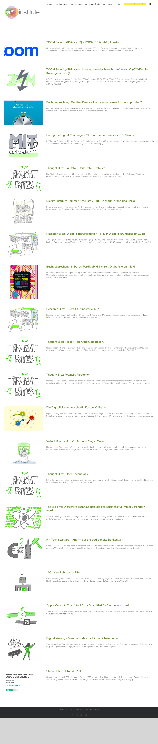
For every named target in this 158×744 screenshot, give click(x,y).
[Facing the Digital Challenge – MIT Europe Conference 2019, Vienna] (23, 145)
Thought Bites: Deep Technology (67, 474)
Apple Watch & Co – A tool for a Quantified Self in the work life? (87, 605)
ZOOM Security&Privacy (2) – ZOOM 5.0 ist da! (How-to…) (84, 42)
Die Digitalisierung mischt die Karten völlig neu (76, 407)
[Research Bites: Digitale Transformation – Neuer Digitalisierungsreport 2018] (23, 244)
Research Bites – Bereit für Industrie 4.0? (72, 309)
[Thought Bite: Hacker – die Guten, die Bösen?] (23, 352)
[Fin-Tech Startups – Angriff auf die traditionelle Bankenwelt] (23, 550)
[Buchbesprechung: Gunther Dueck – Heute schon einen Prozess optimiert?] (23, 113)
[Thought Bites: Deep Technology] (23, 484)
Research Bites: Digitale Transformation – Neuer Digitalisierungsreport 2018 (95, 234)
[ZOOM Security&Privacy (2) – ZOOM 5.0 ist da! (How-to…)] (23, 50)
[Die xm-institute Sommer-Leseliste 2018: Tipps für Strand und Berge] (23, 211)
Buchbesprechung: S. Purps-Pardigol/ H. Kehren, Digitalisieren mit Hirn (92, 267)
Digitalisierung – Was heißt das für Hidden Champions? (82, 638)
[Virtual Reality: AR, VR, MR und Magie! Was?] (23, 451)
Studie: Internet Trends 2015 (64, 671)
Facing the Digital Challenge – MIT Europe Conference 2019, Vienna (90, 135)
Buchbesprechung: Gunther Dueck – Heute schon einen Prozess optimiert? (94, 102)
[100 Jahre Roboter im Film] (23, 583)
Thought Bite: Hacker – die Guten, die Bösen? (75, 342)
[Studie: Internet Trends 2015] (23, 681)
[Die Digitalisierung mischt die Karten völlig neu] (23, 418)
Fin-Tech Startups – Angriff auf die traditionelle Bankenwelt (84, 540)
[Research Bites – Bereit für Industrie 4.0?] (23, 319)
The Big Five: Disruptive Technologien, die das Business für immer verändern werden (95, 508)
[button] (150, 4)
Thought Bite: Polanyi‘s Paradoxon (68, 375)
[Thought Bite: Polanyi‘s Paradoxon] (23, 385)
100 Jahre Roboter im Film (63, 572)
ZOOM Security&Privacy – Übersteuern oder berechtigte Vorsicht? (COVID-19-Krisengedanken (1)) (97, 71)
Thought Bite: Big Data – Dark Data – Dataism (75, 168)
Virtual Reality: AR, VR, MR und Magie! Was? (75, 441)
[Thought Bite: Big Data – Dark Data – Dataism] (23, 178)
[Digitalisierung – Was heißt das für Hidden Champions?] (23, 648)
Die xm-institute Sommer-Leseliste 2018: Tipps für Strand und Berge (91, 201)
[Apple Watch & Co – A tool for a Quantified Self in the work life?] (23, 616)
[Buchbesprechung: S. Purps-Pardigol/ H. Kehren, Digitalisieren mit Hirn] (23, 282)
